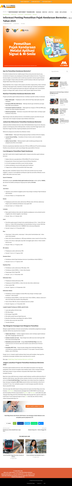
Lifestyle (50, 12)
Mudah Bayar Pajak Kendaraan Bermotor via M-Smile (20, 359)
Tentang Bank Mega (31, 483)
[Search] (71, 12)
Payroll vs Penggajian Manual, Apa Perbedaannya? (64, 120)
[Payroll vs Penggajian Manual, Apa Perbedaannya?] (54, 121)
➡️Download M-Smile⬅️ (35, 1)
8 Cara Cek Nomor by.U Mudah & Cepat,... (36, 455)
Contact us (39, 483)
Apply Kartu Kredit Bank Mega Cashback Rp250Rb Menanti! (59, 92)
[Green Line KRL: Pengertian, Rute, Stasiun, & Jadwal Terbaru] (13, 446)
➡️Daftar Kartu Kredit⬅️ (47, 1)
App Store (26, 392)
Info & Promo (63, 12)
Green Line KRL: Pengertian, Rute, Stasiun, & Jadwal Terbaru (64, 101)
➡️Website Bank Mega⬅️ (25, 1)
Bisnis (56, 12)
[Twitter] (66, 18)
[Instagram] (68, 18)
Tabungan (38, 12)
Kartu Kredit (22, 12)
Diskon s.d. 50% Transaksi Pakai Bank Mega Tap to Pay (64, 84)
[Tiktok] (71, 18)
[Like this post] (15, 423)
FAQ (44, 483)
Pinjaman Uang (31, 12)
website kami (10, 390)
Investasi (44, 12)
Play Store (32, 392)
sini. (26, 396)
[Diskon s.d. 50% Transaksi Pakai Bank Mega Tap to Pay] (54, 84)
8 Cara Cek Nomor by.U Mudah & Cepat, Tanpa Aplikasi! (64, 111)
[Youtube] (69, 18)
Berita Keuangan (13, 12)
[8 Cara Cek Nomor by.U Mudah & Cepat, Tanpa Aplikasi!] (35, 446)
